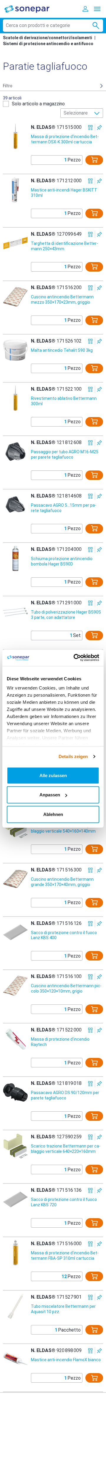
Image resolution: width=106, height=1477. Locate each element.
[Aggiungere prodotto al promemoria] (99, 127)
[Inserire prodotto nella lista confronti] (90, 127)
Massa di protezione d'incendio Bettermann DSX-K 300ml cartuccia (65, 139)
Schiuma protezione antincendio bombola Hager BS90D (61, 561)
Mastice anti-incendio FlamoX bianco (66, 1359)
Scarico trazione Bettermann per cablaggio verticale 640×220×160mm (65, 1149)
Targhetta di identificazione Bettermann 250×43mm (64, 246)
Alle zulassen (53, 775)
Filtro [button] (7, 85)
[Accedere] (85, 8)
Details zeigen (73, 756)
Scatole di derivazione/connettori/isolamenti (47, 37)
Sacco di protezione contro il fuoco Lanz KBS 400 (64, 935)
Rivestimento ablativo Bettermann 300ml (64, 401)
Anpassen (49, 794)
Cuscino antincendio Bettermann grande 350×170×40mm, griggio (62, 882)
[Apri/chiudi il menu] (97, 8)
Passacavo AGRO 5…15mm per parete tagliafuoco (63, 508)
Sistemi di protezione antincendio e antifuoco (48, 43)
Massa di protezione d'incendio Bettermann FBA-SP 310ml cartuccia (65, 1256)
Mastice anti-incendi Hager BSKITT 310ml (64, 193)
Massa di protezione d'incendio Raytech (60, 1042)
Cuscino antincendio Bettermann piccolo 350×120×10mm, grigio (66, 988)
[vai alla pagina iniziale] (30, 8)
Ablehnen (53, 814)
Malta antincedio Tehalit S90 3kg (62, 350)
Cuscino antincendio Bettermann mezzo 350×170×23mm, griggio (62, 299)
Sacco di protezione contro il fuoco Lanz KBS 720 (64, 1202)
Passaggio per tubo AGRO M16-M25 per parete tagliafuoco (64, 454)
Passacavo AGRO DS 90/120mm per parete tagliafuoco (65, 1095)
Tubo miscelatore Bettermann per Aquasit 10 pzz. (63, 1309)
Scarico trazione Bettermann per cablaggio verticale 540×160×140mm (65, 828)
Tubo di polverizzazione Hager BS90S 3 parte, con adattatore (66, 615)
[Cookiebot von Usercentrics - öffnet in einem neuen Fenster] (74, 658)
